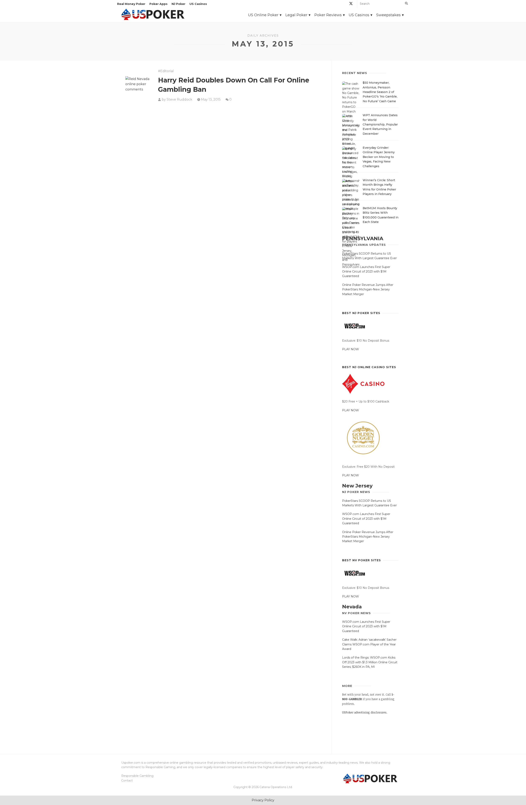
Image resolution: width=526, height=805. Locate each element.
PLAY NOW (350, 349)
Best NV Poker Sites (361, 560)
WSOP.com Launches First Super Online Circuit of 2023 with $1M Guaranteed (366, 271)
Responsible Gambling (137, 776)
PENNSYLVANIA (362, 238)
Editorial (167, 71)
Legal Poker (296, 15)
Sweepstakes (388, 15)
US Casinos (198, 4)
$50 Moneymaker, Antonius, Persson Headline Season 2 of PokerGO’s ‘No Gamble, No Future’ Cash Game (380, 92)
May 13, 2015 (211, 99)
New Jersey (357, 486)
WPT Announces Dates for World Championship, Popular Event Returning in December (380, 124)
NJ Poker (178, 4)
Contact (127, 780)
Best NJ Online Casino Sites (369, 367)
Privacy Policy (263, 800)
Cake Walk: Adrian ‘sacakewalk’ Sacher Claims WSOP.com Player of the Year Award (369, 644)
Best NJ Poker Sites (361, 313)
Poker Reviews (328, 15)
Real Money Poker (131, 4)
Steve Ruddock (179, 99)
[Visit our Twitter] (351, 4)
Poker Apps (158, 4)
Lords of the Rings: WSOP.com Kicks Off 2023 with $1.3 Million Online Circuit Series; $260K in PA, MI (369, 662)
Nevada (352, 607)
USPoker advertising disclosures (364, 712)
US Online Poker (263, 15)
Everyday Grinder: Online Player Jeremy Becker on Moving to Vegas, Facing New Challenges (379, 157)
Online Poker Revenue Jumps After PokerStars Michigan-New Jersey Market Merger (367, 289)
